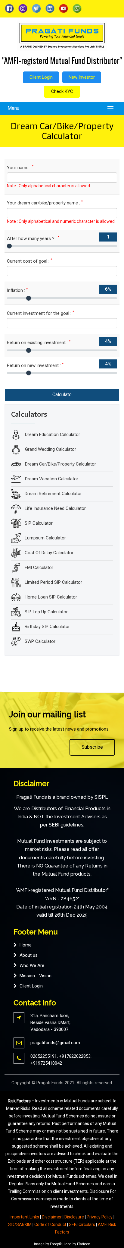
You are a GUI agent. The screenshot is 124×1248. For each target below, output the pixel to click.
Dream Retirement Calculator (53, 493)
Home (26, 945)
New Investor (82, 77)
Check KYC (62, 91)
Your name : (20, 167)
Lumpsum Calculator (45, 538)
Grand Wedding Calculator (50, 449)
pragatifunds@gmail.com (55, 1042)
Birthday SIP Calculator (47, 626)
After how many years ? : (33, 238)
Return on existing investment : (38, 342)
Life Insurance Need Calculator (55, 508)
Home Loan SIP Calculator (51, 597)
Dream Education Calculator (52, 434)
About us (29, 955)
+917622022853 (75, 1056)
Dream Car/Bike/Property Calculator (60, 464)
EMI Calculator (39, 567)
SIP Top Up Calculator (46, 612)
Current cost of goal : (29, 261)
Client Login (41, 77)
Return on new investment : (35, 365)
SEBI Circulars (82, 1224)
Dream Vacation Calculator (51, 479)
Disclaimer (52, 1217)
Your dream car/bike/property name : (45, 203)
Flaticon (83, 1244)
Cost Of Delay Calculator (49, 552)
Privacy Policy (100, 1217)
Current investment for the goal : (40, 313)
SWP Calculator (40, 641)
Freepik (56, 1244)
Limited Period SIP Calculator (53, 582)
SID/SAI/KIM (20, 1224)
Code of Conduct (50, 1224)
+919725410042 (46, 1063)
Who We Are (32, 965)
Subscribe (92, 747)
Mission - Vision (35, 975)
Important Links (24, 1217)
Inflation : (17, 290)
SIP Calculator (39, 523)
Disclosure (74, 1217)
